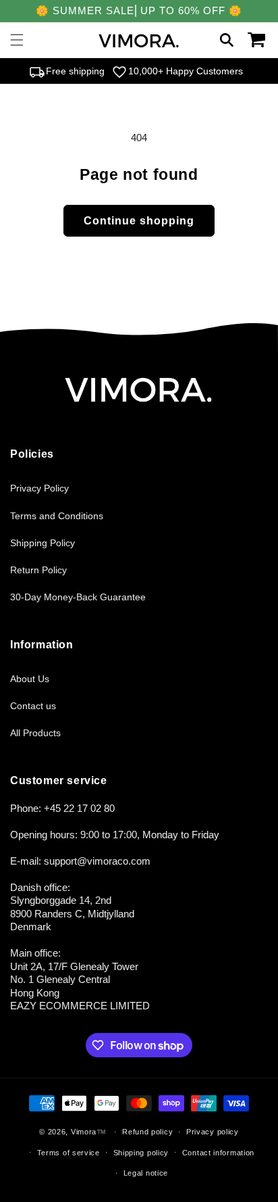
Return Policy (38, 569)
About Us (29, 678)
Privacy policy (212, 1132)
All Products (35, 732)
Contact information (218, 1153)
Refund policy (147, 1132)
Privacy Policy (39, 488)
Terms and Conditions (56, 515)
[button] (17, 40)
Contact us (33, 705)
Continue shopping (139, 220)
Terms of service (68, 1153)
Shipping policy (141, 1153)
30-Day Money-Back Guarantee (78, 597)
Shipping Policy (42, 542)
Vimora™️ (89, 1132)
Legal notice (145, 1173)
